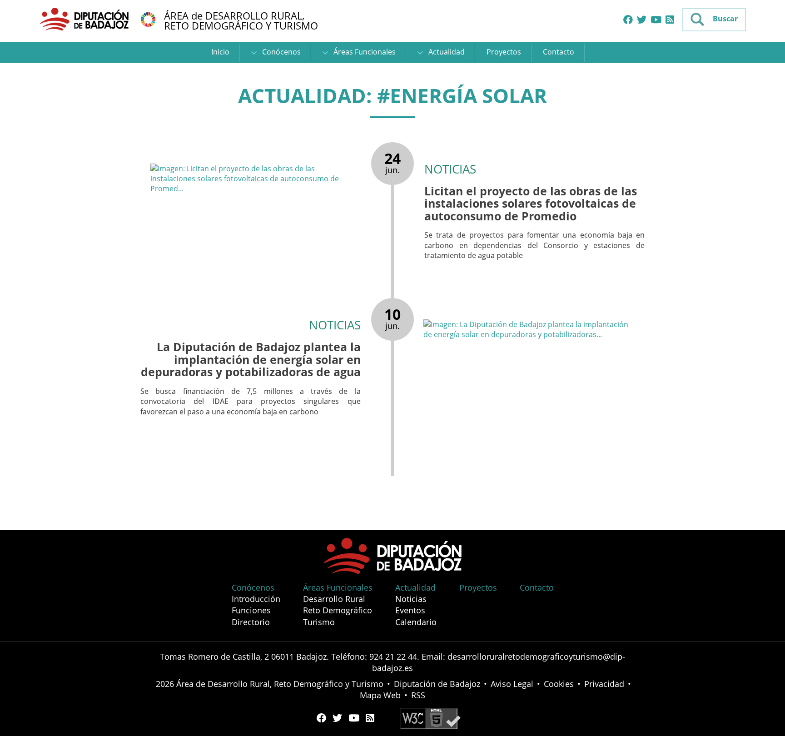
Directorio (251, 622)
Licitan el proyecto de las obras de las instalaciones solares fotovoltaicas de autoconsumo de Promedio (530, 203)
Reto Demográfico (337, 610)
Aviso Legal (512, 683)
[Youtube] (656, 20)
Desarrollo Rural (334, 598)
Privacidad (604, 683)
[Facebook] (628, 20)
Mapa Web (380, 695)
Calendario (416, 622)
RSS (418, 695)
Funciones (251, 610)
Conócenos (280, 52)
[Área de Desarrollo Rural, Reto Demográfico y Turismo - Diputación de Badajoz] (85, 19)
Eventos (410, 610)
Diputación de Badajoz (437, 683)
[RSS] (670, 20)
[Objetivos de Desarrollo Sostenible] (148, 19)
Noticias (411, 598)
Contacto (558, 52)
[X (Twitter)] (641, 20)
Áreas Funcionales (364, 52)
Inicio (220, 52)
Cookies (559, 683)
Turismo (319, 622)
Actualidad (446, 52)
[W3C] (430, 718)
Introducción (256, 598)
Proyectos (504, 52)
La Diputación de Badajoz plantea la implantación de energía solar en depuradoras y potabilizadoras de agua (251, 359)
